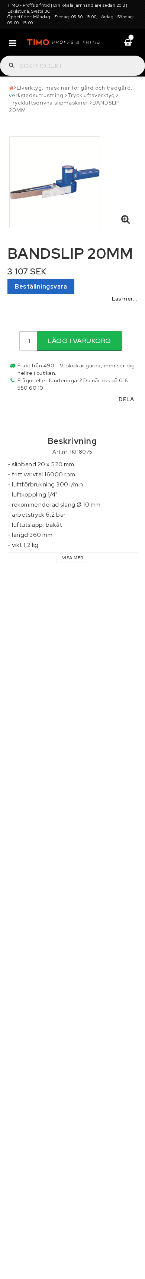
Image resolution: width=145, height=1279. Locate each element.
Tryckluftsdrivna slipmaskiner (48, 102)
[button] (125, 220)
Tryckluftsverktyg (91, 95)
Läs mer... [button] (125, 298)
